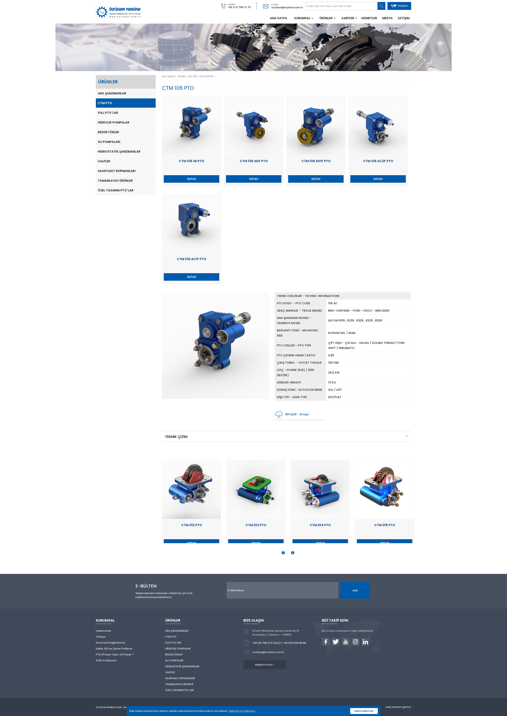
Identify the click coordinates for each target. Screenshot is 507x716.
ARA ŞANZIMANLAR (112, 93)
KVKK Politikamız (106, 660)
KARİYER (348, 18)
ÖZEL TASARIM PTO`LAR (115, 190)
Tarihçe (101, 637)
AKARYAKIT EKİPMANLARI (116, 171)
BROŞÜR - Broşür (297, 414)
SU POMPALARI (109, 142)
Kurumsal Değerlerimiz (110, 643)
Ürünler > (182, 76)
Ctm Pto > (194, 76)
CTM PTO (105, 103)
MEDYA (387, 18)
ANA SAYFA (278, 18)
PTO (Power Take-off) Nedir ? (115, 654)
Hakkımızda (103, 631)
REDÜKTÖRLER (108, 132)
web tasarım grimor (398, 707)
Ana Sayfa (168, 76)
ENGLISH (403, 6)
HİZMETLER (369, 18)
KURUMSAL (302, 18)
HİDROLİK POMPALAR (113, 122)
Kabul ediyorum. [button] (364, 710)
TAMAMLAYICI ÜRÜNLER (115, 181)
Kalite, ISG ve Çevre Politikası (114, 648)
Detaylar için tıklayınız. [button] (242, 711)
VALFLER (104, 161)
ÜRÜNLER (326, 18)
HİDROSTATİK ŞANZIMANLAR (119, 151)
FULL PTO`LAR (108, 113)
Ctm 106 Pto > (207, 76)
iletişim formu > (264, 665)
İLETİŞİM (404, 18)
